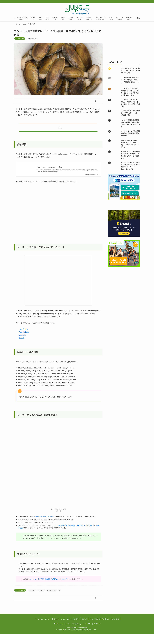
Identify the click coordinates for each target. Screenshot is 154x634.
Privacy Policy (76, 624)
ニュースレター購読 (113, 619)
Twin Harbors (24, 332)
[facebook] (133, 2)
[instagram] (140, 2)
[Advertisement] (124, 42)
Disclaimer (97, 624)
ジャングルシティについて (43, 619)
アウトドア (32, 590)
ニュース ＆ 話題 (19, 38)
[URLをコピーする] (96, 101)
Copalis (22, 338)
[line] (143, 2)
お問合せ (77, 619)
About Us (57, 624)
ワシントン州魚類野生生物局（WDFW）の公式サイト (74, 525)
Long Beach (23, 329)
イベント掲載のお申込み (96, 619)
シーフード (41, 590)
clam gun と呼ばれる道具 (45, 516)
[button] (21, 101)
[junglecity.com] (77, 10)
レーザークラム (51, 590)
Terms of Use (66, 624)
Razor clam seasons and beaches (49, 167)
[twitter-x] (136, 2)
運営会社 (56, 619)
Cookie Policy (87, 624)
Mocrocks (22, 335)
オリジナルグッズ (66, 619)
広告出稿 (84, 619)
